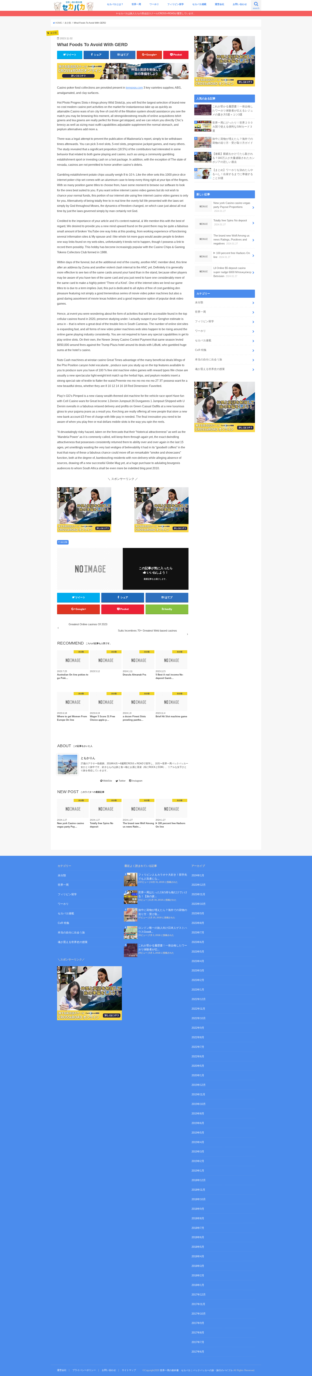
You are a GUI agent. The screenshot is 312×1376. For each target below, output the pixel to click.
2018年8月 (198, 1218)
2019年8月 (198, 1113)
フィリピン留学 (175, 4)
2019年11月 (198, 1094)
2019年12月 (199, 1084)
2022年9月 (198, 1027)
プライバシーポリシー (84, 1370)
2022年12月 (199, 999)
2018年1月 (198, 1285)
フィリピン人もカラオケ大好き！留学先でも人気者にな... (162, 876)
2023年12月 (199, 884)
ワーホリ (154, 4)
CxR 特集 (201, 350)
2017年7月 (198, 1342)
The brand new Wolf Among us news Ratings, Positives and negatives (231, 239)
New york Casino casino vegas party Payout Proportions (231, 207)
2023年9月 (198, 913)
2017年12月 (199, 1294)
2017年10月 (199, 1313)
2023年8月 (198, 923)
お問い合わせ (240, 4)
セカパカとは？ (115, 4)
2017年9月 (198, 1323)
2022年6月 (198, 1056)
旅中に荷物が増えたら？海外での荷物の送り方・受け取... (162, 912)
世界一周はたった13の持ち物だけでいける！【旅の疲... (162, 894)
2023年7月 (198, 932)
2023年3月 (198, 970)
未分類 (64, 542)
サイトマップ (129, 1370)
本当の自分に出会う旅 (208, 359)
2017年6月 (198, 1351)
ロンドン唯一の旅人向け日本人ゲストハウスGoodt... (162, 929)
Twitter (122, 780)
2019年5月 (198, 1132)
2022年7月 (198, 1046)
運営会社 (219, 4)
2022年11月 (198, 1008)
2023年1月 (198, 989)
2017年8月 (198, 1332)
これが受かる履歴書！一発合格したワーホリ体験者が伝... (162, 947)
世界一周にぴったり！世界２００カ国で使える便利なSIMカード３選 (232, 126)
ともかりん (88, 758)
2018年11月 (198, 1189)
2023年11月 (198, 894)
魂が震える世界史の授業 (210, 369)
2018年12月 (199, 1180)
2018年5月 (198, 1246)
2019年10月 (199, 1104)
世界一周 (136, 4)
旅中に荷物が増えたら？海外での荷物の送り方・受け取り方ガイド (232, 140)
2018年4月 (198, 1256)
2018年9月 (198, 1208)
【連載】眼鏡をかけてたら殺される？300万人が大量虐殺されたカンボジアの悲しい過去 (233, 157)
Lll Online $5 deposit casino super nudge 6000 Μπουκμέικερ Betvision (232, 272)
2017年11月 (198, 1304)
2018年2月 (198, 1275)
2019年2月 (198, 1161)
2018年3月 (198, 1266)
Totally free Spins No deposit (230, 222)
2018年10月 (199, 1199)
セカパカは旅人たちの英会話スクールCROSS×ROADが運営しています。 (157, 13)
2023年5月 (198, 951)
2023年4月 (198, 961)
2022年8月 (198, 1037)
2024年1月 (198, 875)
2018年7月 (198, 1227)
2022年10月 (199, 1018)
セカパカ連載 (199, 4)
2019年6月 (198, 1123)
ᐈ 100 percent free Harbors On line (231, 255)
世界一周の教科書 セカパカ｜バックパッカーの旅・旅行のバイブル (196, 1370)
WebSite (107, 780)
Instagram (137, 780)
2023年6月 (198, 942)
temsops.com (134, 87)
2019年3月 (198, 1151)
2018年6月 (198, 1237)
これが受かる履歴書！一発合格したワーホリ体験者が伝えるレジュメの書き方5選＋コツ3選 (232, 110)
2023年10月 (199, 903)
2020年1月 (198, 1075)
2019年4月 (198, 1142)
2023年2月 (198, 980)
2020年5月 (198, 1065)
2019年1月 (198, 1170)
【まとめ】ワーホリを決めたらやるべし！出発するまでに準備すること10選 (232, 174)
